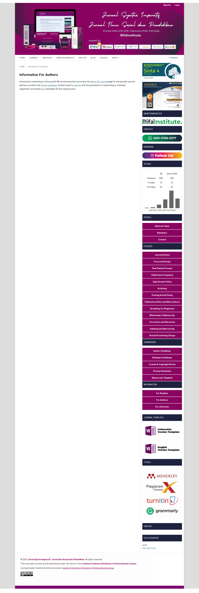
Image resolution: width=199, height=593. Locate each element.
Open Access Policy (162, 282)
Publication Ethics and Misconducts (162, 302)
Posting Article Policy (162, 295)
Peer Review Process (162, 268)
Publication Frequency (162, 275)
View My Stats (149, 548)
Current (33, 58)
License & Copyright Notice (162, 364)
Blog (93, 58)
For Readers (162, 393)
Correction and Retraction (162, 322)
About (115, 58)
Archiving (162, 288)
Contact (162, 239)
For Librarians (162, 407)
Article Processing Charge (162, 335)
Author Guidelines (49, 85)
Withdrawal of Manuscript (162, 315)
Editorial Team (162, 226)
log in (42, 89)
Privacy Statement (162, 371)
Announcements (65, 58)
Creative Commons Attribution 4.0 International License (88, 568)
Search (104, 58)
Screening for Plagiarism (162, 308)
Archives (47, 58)
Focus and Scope (162, 261)
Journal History (162, 255)
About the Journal (99, 81)
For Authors (162, 400)
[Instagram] (162, 155)
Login (177, 5)
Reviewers (162, 233)
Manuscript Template (162, 378)
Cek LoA (82, 58)
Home (22, 58)
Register (167, 5)
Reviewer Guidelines (162, 358)
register (77, 85)
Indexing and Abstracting (162, 329)
